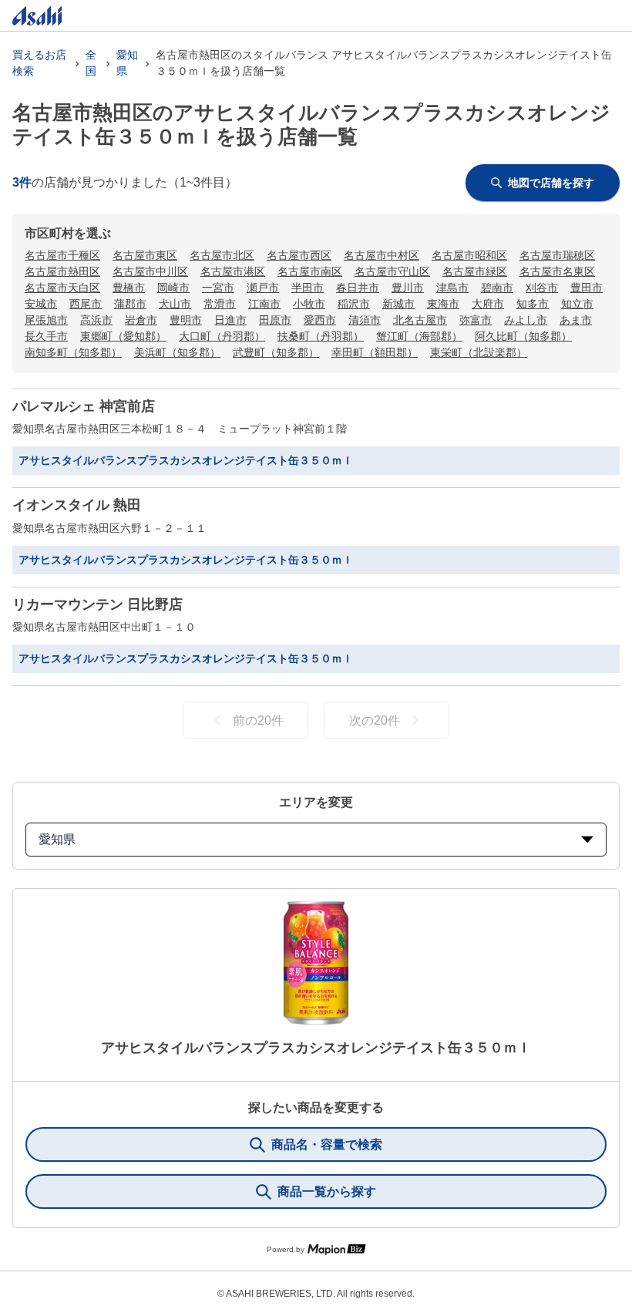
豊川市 (408, 287)
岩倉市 (141, 320)
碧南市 (497, 287)
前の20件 (258, 720)
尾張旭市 (46, 320)
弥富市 (475, 320)
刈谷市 (542, 287)
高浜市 (96, 320)
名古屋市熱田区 (62, 271)
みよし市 (525, 320)
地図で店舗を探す (551, 183)
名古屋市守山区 (392, 271)
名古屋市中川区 (150, 271)
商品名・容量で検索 (326, 1144)
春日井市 (357, 287)
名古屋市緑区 (474, 271)
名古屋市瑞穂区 (557, 255)
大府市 (488, 304)
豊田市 (586, 287)
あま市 (576, 320)
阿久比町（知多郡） (523, 336)
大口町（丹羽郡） (222, 336)
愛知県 (127, 63)
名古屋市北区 (222, 255)
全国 (91, 63)
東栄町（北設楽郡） (478, 352)
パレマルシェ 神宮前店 (83, 406)
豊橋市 (129, 287)
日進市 (230, 320)
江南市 (264, 304)
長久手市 (46, 336)
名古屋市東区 (145, 255)
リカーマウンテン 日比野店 (97, 604)
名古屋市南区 (309, 271)
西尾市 (85, 304)
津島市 (452, 287)
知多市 (532, 304)
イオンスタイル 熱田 (76, 505)
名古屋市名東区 (557, 271)
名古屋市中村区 (381, 255)
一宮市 (218, 287)
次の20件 (374, 720)
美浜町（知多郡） (177, 352)
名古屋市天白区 (62, 287)
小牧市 (309, 304)
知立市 (577, 304)
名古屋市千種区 (62, 255)
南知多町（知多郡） (73, 352)
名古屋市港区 (232, 271)
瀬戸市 (263, 287)
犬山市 (175, 304)
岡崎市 (173, 287)
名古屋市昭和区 (469, 255)
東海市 (443, 304)
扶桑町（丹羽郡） (320, 336)
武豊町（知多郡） (276, 352)
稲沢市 (354, 304)
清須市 (364, 320)
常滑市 (219, 304)
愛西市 (320, 320)
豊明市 (186, 320)
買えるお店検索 (39, 63)
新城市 (398, 304)
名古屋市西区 (299, 255)
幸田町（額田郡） (374, 352)
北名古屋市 (420, 320)
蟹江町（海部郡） (419, 336)
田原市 (275, 320)
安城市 (41, 304)
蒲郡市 (130, 304)
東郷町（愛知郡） (123, 336)
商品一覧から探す (326, 1191)
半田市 (307, 287)
